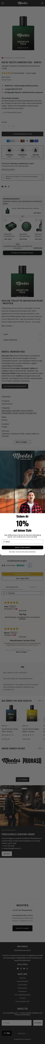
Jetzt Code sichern (22, 547)
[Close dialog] (42, 491)
